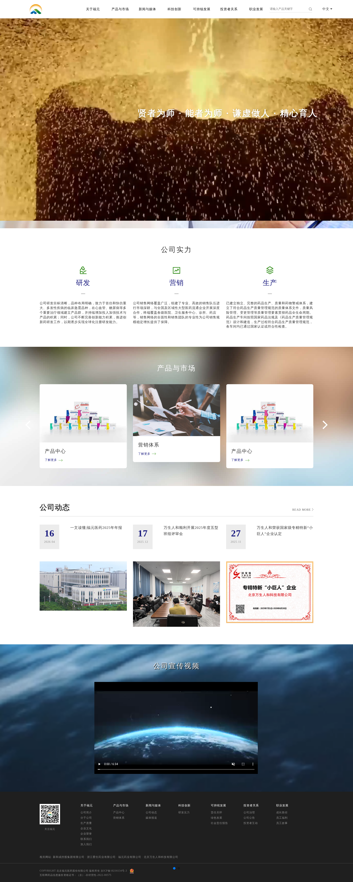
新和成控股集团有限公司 (68, 856)
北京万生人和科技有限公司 (161, 856)
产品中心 (119, 812)
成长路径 (282, 812)
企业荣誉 (86, 833)
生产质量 (86, 823)
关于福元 (93, 9)
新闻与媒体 (147, 9)
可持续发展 (201, 9)
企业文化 (86, 828)
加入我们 (86, 844)
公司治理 (249, 812)
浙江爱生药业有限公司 (101, 856)
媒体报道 (151, 817)
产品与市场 (120, 9)
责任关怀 (216, 812)
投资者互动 (251, 823)
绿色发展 (216, 817)
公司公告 (249, 817)
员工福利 (282, 817)
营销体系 (119, 817)
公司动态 (151, 812)
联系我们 (86, 839)
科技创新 (174, 9)
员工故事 (282, 823)
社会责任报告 (219, 823)
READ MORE (302, 509)
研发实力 (184, 812)
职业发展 (256, 9)
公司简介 (86, 812)
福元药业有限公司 (129, 856)
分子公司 (86, 817)
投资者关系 (229, 9)
